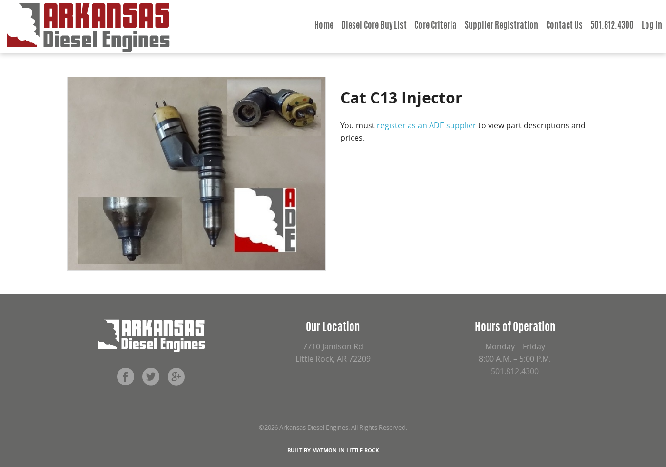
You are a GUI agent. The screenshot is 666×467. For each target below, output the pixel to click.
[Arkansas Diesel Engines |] (88, 26)
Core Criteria (435, 26)
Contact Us (564, 26)
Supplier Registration (501, 26)
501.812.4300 (612, 26)
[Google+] (176, 380)
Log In (652, 26)
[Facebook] (125, 380)
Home (323, 26)
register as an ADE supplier (426, 125)
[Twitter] (151, 380)
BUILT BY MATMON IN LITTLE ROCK (333, 450)
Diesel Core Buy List (374, 26)
